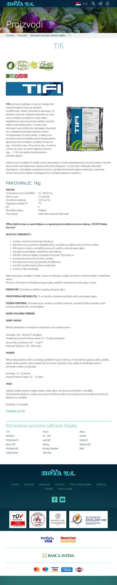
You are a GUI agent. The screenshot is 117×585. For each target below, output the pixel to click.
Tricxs (46, 431)
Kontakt (49, 488)
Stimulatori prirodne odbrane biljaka (47, 35)
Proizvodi (22, 35)
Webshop (101, 484)
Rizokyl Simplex (50, 448)
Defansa (10, 435)
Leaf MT (47, 440)
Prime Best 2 (12, 440)
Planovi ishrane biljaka (80, 484)
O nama (15, 484)
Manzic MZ (85, 444)
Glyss (82, 431)
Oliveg (46, 444)
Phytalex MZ (12, 448)
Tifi (7, 431)
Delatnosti (29, 484)
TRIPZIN (47, 453)
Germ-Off (10, 444)
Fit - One (47, 435)
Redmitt (83, 440)
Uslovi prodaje (65, 488)
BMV (82, 448)
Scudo (83, 435)
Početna (10, 35)
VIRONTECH (12, 453)
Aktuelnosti (44, 484)
